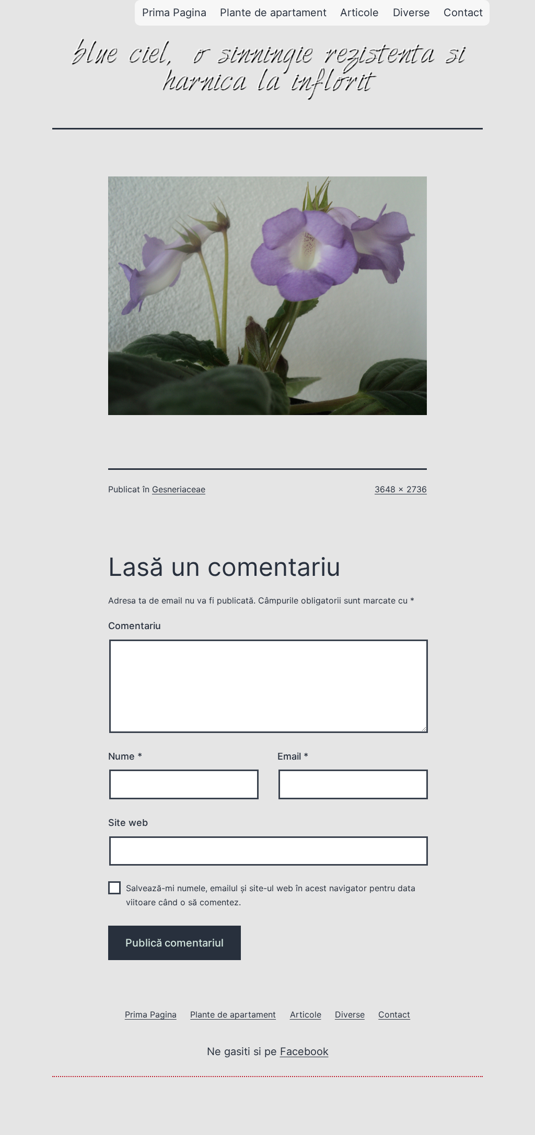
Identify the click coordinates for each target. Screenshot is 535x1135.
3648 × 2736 (401, 489)
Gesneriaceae (178, 489)
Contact (463, 12)
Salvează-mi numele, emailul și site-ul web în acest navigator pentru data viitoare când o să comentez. (270, 895)
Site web (128, 822)
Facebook (304, 1051)
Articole (359, 12)
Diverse (411, 12)
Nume (125, 756)
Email (292, 756)
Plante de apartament (273, 12)
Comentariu (134, 625)
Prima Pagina (174, 12)
